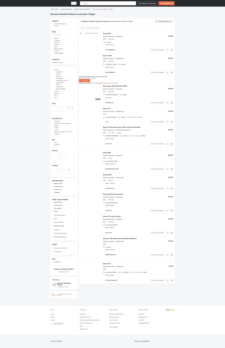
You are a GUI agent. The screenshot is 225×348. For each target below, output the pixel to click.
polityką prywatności (104, 83)
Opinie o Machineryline (86, 323)
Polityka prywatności (85, 317)
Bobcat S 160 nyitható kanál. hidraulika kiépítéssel (119, 238)
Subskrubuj (84, 80)
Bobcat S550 (107, 55)
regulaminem (114, 83)
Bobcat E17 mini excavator (112, 216)
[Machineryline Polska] (60, 3)
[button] (167, 49)
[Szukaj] (82, 3)
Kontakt (53, 320)
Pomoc (52, 317)
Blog (81, 326)
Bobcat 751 (107, 263)
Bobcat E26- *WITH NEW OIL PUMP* (115, 86)
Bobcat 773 (107, 108)
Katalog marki (83, 329)
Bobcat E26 (107, 33)
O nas (52, 314)
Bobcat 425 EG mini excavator (113, 194)
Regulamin (83, 314)
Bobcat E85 (107, 152)
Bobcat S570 (107, 175)
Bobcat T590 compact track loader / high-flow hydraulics (122, 127)
